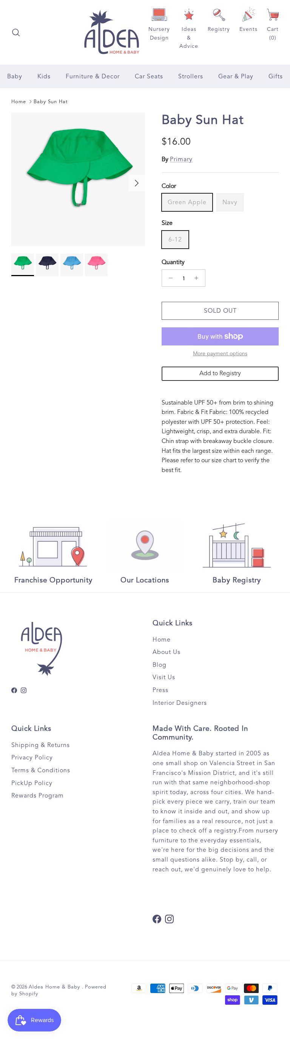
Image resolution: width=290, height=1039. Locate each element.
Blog (160, 665)
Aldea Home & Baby (55, 987)
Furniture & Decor (93, 76)
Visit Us (164, 677)
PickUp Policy (31, 783)
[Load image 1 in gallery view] (78, 179)
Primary (181, 159)
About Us (166, 652)
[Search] (15, 32)
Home (18, 102)
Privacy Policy (32, 757)
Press (160, 690)
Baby (14, 76)
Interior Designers (180, 703)
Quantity (173, 262)
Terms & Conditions (40, 770)
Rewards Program (37, 795)
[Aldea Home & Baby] (111, 32)
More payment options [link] (220, 354)
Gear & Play (235, 76)
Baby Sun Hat (51, 102)
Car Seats (149, 76)
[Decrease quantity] (168, 278)
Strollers (190, 76)
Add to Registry (220, 373)
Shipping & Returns (40, 745)
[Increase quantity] (198, 278)
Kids (44, 76)
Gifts (275, 76)
